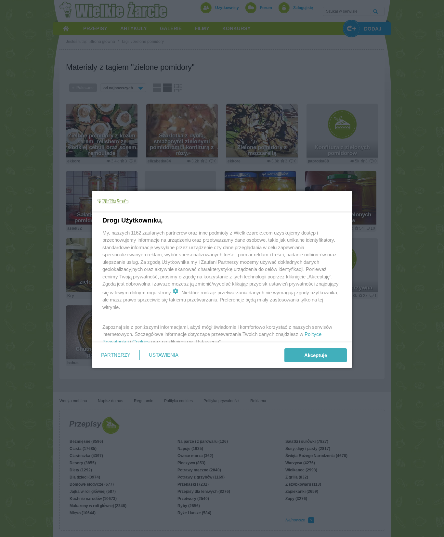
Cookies (141, 341)
